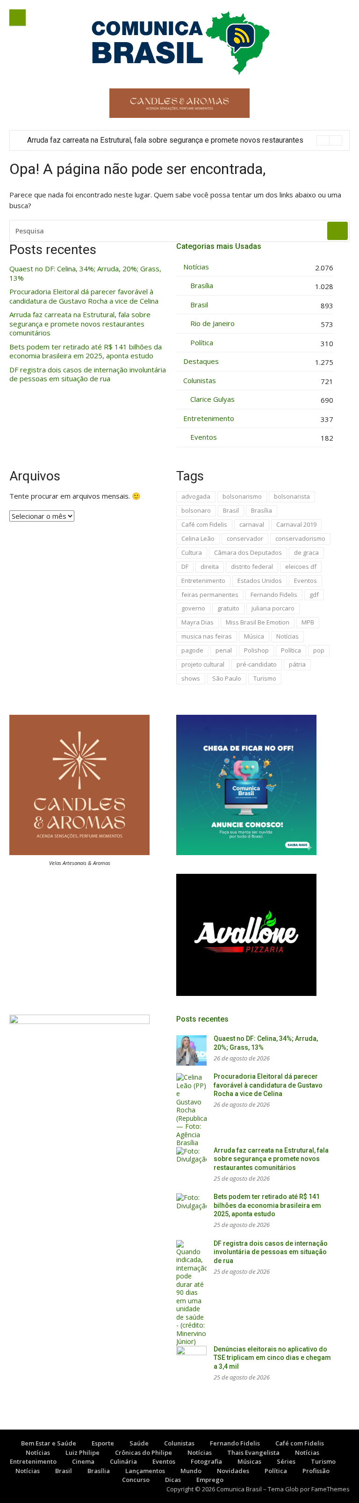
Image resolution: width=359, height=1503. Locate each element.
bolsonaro (196, 510)
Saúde (139, 1443)
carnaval (251, 524)
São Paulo (226, 678)
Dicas (173, 1479)
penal (223, 650)
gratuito (228, 608)
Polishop (256, 650)
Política (201, 342)
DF (184, 566)
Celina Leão (198, 538)
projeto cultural (202, 664)
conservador (245, 538)
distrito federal (252, 566)
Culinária (123, 1461)
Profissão (316, 1471)
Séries (286, 1461)
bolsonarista (292, 496)
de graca (306, 552)
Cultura (191, 552)
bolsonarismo (242, 496)
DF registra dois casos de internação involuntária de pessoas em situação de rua (87, 374)
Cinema (83, 1461)
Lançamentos (145, 1471)
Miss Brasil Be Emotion (257, 622)
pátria (297, 664)
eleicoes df (300, 566)
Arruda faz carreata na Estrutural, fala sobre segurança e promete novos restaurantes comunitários (80, 323)
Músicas (249, 1461)
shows (190, 678)
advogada (195, 496)
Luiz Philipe (82, 1452)
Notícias (196, 266)
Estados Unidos (259, 580)
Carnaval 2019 (296, 524)
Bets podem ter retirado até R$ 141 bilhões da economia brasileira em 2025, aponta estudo (85, 351)
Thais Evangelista (253, 1452)
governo (193, 608)
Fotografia (206, 1461)
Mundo (190, 1471)
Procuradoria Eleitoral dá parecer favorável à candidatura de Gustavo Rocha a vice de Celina (83, 296)
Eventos (203, 437)
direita (210, 566)
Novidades (233, 1471)
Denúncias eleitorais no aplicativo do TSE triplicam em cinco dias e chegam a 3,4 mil (272, 1357)
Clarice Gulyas (212, 399)
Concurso (136, 1479)
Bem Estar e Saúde (48, 1443)
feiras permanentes (209, 594)
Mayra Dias (197, 622)
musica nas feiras (206, 636)
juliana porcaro (272, 608)
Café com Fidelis (204, 524)
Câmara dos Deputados (248, 552)
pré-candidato (257, 664)
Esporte (103, 1443)
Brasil (199, 304)
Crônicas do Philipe (143, 1452)
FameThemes (330, 1489)
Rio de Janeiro (212, 323)
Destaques (201, 361)
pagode (192, 650)
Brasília (201, 285)
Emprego (209, 1479)
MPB (308, 622)
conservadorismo (300, 538)
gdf (314, 594)
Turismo (264, 678)
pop (318, 650)
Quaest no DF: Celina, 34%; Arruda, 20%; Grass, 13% (85, 273)
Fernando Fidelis (274, 594)
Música (254, 636)
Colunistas (199, 380)
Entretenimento (208, 418)
